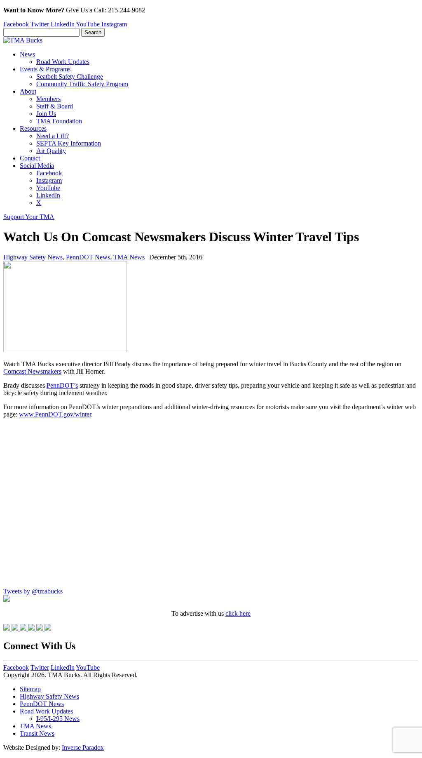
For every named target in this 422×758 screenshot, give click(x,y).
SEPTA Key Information (68, 143)
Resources (33, 128)
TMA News (129, 257)
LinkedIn (63, 24)
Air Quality (51, 150)
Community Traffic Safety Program (82, 83)
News (27, 54)
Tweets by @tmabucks (33, 591)
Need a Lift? (52, 135)
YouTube (88, 24)
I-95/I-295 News (58, 718)
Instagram (114, 24)
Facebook (16, 24)
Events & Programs (45, 69)
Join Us (46, 113)
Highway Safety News (33, 257)
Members (48, 98)
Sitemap (30, 688)
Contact (30, 158)
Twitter (39, 24)
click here (238, 613)
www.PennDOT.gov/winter (55, 414)
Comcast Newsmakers (32, 371)
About (28, 91)
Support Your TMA (28, 216)
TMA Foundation (59, 121)
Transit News (37, 733)
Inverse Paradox (83, 747)
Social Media (37, 165)
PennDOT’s (62, 385)
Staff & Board (54, 106)
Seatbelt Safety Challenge (69, 76)
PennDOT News (88, 257)
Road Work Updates (62, 61)
